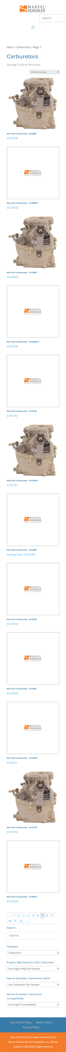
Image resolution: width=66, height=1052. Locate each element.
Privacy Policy (31, 1027)
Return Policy (44, 1022)
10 (9, 921)
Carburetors (23, 47)
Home (10, 47)
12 (20, 921)
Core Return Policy (21, 1022)
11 (15, 921)
